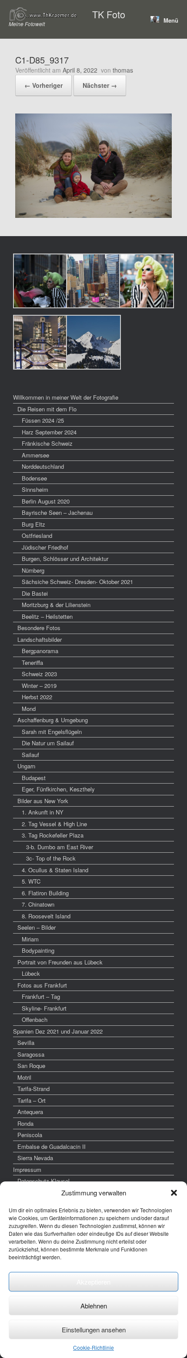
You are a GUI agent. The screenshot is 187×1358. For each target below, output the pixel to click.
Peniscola (29, 1135)
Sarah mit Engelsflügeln (52, 731)
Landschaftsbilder (39, 639)
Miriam (30, 939)
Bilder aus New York (42, 801)
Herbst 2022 (37, 697)
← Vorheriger (43, 85)
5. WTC (31, 881)
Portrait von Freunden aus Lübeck (60, 962)
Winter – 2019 (39, 685)
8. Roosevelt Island (46, 916)
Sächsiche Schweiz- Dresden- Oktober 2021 (77, 581)
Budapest (34, 778)
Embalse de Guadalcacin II (51, 1146)
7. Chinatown (38, 904)
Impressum (27, 1169)
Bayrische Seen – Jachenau (57, 512)
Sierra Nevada (35, 1158)
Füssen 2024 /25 (43, 420)
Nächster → (100, 85)
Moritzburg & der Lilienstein (56, 605)
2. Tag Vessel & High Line (54, 824)
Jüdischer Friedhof (45, 547)
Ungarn (26, 766)
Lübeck (31, 973)
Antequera (30, 1112)
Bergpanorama (40, 651)
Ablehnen (93, 1305)
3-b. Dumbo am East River (59, 847)
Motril (24, 1077)
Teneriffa (32, 662)
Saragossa (30, 1054)
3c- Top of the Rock (51, 858)
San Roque (31, 1065)
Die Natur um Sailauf (48, 743)
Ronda (25, 1123)
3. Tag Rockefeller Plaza (52, 835)
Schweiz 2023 (39, 674)
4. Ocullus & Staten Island (55, 870)
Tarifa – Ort (31, 1100)
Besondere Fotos (38, 628)
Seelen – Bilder (36, 927)
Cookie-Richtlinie (93, 1347)
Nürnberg (33, 570)
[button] (174, 1192)
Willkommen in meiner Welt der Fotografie (65, 397)
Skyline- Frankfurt (44, 1008)
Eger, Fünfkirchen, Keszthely (58, 789)
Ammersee (35, 455)
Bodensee (34, 478)
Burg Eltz (33, 524)
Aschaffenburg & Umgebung (52, 720)
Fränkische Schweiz (47, 443)
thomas (123, 70)
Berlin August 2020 (46, 501)
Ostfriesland (37, 535)
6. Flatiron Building (45, 893)
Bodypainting (38, 950)
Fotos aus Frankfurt (42, 985)
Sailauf (30, 755)
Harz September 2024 (49, 432)
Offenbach (34, 1019)
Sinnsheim (35, 489)
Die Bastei (35, 593)
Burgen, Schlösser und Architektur (65, 558)
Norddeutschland (43, 466)
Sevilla (25, 1042)
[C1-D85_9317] (93, 215)
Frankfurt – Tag (41, 996)
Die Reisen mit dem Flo (47, 409)
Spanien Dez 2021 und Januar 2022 (58, 1031)
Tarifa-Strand (33, 1088)
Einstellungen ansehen (94, 1329)
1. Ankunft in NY (42, 812)
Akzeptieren (93, 1281)
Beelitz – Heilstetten (47, 616)
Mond (29, 708)
